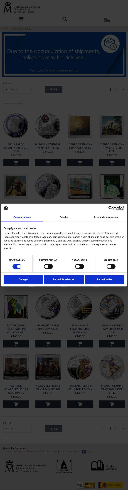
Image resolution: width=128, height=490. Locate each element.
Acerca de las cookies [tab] (106, 217)
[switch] (48, 266)
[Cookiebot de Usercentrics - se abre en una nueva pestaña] (110, 208)
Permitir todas (104, 279)
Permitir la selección (64, 279)
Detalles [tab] (64, 217)
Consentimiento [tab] (22, 217)
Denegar (23, 279)
